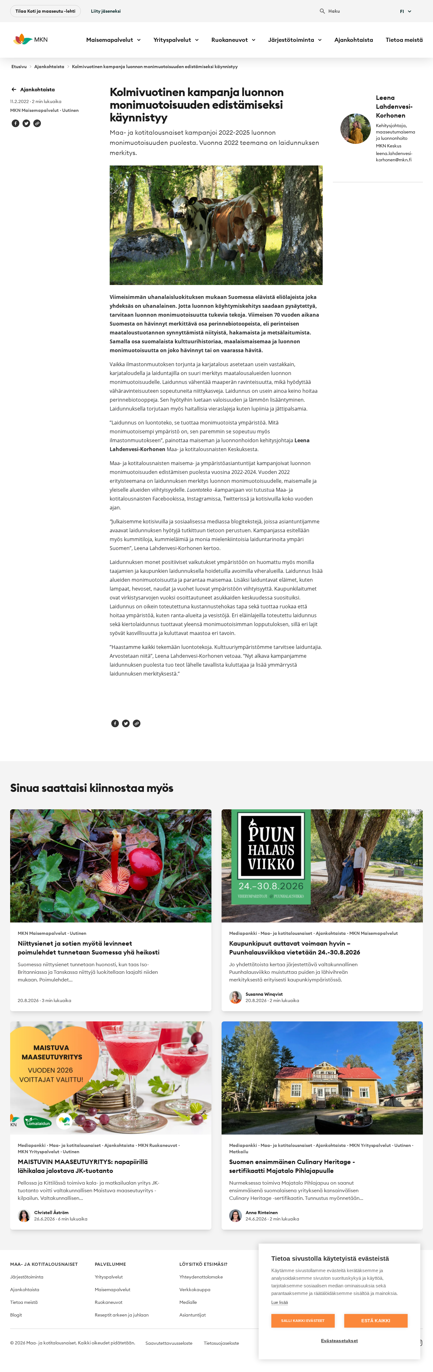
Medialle (188, 1302)
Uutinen (70, 110)
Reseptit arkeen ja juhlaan (122, 1315)
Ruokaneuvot (108, 1302)
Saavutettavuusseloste (168, 1343)
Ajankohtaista (353, 39)
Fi (402, 11)
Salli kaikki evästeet (303, 1321)
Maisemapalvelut (112, 1289)
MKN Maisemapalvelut (34, 110)
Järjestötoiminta (26, 1277)
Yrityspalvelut (109, 1277)
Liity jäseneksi (106, 11)
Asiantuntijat (192, 1315)
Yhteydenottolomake (201, 1277)
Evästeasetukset (339, 1340)
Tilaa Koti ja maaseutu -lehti (45, 11)
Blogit (16, 1315)
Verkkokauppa (194, 1289)
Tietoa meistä (404, 39)
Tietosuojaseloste (221, 1343)
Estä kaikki (375, 1320)
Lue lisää (279, 1302)
